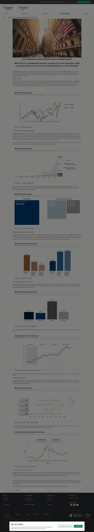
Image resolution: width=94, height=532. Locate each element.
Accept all (78, 526)
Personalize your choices (65, 526)
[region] (47, 526)
